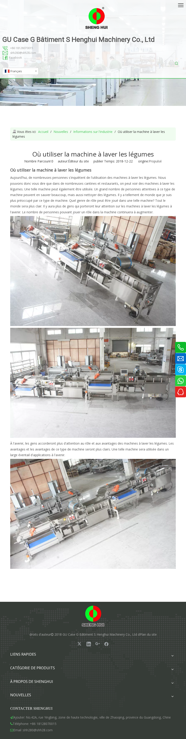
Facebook (15, 58)
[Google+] (97, 643)
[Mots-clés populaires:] (176, 63)
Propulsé (155, 161)
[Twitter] (79, 643)
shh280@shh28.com (23, 53)
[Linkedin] (88, 643)
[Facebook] (106, 643)
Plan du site (148, 634)
